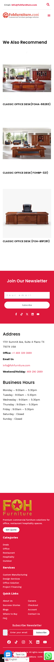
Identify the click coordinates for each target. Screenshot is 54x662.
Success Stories (11, 605)
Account (32, 609)
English (13, 659)
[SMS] (8, 654)
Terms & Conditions (27, 657)
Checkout (33, 605)
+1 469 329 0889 (22, 352)
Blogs (5, 609)
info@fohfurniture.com (24, 5)
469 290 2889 (35, 371)
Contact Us (34, 614)
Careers (32, 601)
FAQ (5, 618)
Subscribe (41, 632)
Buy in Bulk (8, 109)
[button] (48, 5)
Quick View (8, 113)
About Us (8, 601)
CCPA (40, 657)
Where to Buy (10, 614)
